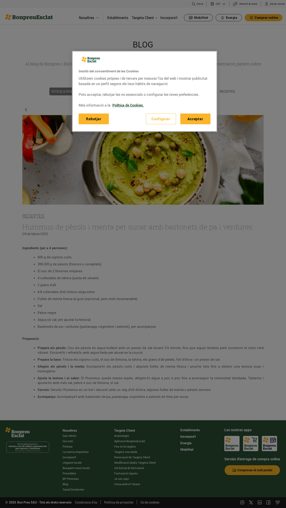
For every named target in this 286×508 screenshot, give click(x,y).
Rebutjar (93, 118)
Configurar (160, 118)
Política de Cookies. (128, 105)
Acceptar (195, 118)
